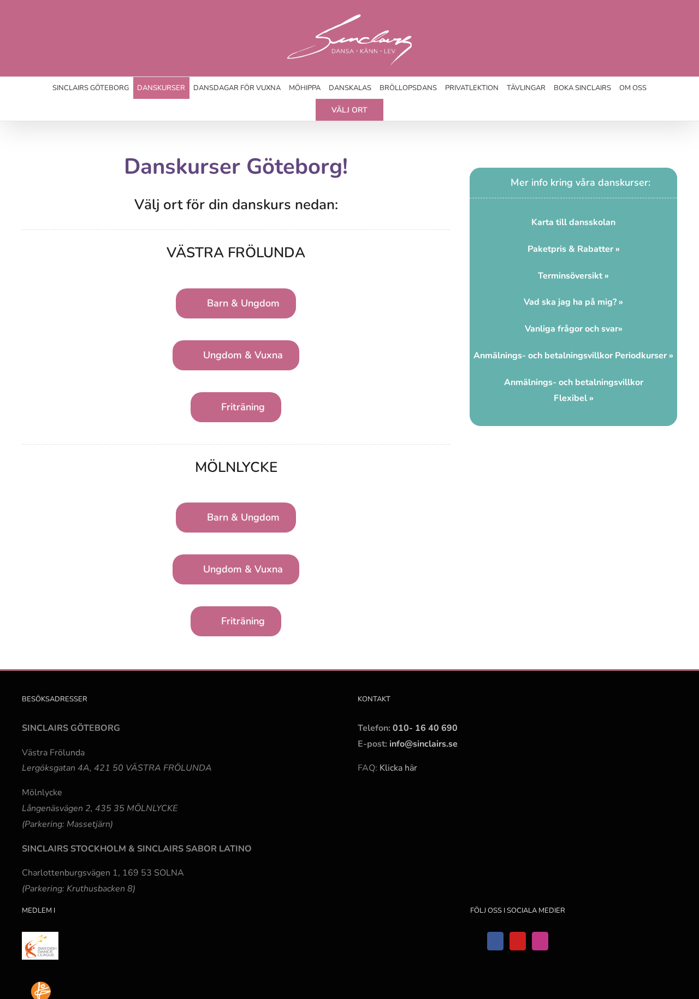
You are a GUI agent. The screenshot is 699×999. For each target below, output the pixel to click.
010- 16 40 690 (425, 728)
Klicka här (398, 768)
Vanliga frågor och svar (571, 329)
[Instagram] (540, 941)
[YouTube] (518, 941)
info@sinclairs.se (422, 744)
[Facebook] (495, 941)
